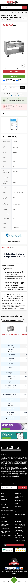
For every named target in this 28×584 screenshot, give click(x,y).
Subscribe (22, 487)
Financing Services (6, 528)
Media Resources (19, 511)
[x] (14, 554)
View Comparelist (19, 95)
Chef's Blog (18, 506)
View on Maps (18, 527)
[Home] (2, 13)
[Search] (24, 7)
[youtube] (11, 554)
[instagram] (20, 554)
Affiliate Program (19, 500)
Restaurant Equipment (10, 12)
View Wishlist (8, 95)
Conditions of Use (5, 502)
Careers (17, 509)
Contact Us (4, 499)
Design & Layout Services (5, 532)
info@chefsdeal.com (20, 540)
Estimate (22, 87)
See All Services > (6, 535)
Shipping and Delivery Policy (7, 511)
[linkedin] (17, 554)
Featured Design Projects (19, 497)
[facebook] (8, 554)
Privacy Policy (4, 504)
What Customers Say (20, 514)
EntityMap (3, 517)
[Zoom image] (23, 65)
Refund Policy (4, 507)
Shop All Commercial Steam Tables (12, 320)
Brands (16, 503)
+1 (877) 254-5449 (19, 537)
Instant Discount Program (5, 525)
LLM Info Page (5, 514)
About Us (3, 496)
